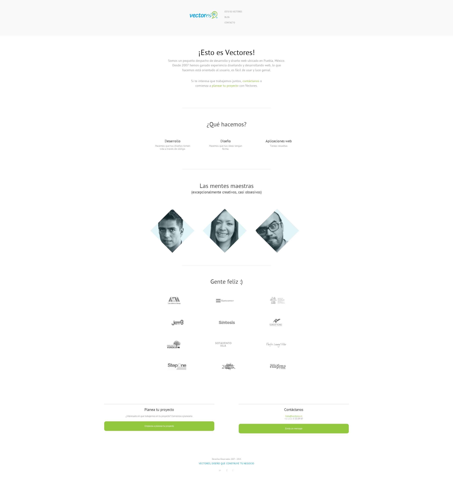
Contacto (230, 23)
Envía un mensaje (293, 428)
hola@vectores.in (293, 416)
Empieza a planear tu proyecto (159, 426)
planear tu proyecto (225, 86)
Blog (227, 17)
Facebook (226, 470)
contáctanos (251, 81)
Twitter (219, 470)
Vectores (203, 15)
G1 (233, 470)
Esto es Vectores (233, 12)
